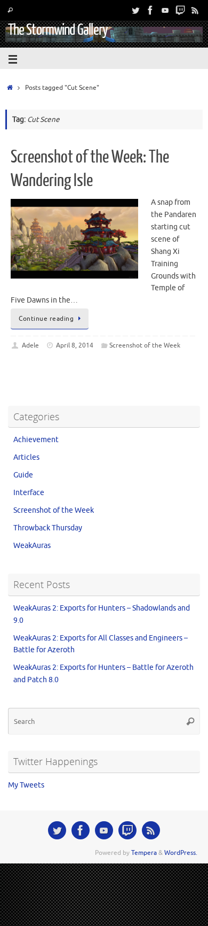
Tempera (144, 852)
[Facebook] (150, 10)
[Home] (9, 87)
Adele (30, 345)
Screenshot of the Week (144, 345)
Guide (23, 475)
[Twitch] (180, 10)
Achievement (36, 439)
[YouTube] (165, 10)
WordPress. (180, 852)
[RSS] (195, 10)
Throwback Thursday (47, 528)
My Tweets (26, 785)
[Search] (10, 10)
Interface (28, 492)
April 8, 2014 (74, 345)
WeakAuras (32, 545)
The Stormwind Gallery (58, 29)
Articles (26, 457)
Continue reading (46, 318)
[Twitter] (135, 10)
